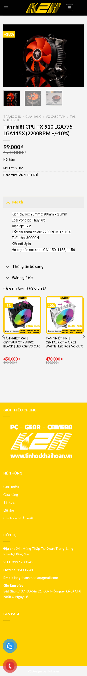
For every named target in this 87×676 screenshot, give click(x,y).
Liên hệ (8, 510)
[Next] (76, 56)
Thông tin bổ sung (28, 266)
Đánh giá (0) (22, 277)
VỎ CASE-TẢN (56, 116)
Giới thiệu (11, 487)
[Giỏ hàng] (69, 7)
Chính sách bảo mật (18, 518)
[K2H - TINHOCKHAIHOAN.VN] (43, 8)
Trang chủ (12, 116)
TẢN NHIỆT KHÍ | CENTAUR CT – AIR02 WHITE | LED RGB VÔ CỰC (64, 342)
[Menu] (6, 7)
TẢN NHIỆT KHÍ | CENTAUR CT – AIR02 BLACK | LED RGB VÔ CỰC (21, 342)
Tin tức (9, 502)
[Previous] (10, 56)
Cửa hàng (33, 116)
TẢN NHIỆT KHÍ (27, 175)
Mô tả (17, 202)
